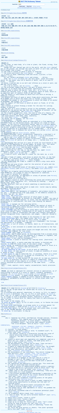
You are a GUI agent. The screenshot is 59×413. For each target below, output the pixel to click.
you (25, 395)
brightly (12, 386)
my (18, 160)
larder (10, 406)
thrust (8, 148)
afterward (20, 145)
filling (37, 171)
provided (13, 134)
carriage (37, 93)
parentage (26, 356)
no (46, 80)
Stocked (23, 288)
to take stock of (43, 261)
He (4, 160)
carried (48, 343)
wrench (16, 106)
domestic (44, 192)
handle (10, 94)
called (34, 126)
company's (49, 336)
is (33, 71)
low (32, 403)
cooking (42, 181)
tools (38, 295)
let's (45, 402)
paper (3, 185)
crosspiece (28, 100)
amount (53, 124)
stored (51, 191)
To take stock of (8, 258)
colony (35, 175)
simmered (43, 339)
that (11, 137)
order (55, 308)
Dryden (42, 137)
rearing (35, 239)
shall (8, 160)
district (25, 239)
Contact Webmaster (30, 412)
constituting (5, 272)
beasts (28, 138)
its (33, 128)
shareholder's (37, 373)
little (9, 84)
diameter (29, 372)
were (21, 158)
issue (49, 333)
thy (27, 118)
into (36, 187)
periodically (33, 247)
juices (39, 180)
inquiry (23, 261)
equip (10, 397)
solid (35, 74)
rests (48, 161)
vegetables (19, 181)
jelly (22, 180)
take (17, 251)
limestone (45, 173)
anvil (36, 103)
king (34, 110)
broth (30, 342)
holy (33, 79)
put (14, 255)
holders (25, 335)
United (21, 123)
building (4, 163)
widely (21, 331)
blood (36, 355)
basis (10, 340)
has (5, 84)
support (3, 76)
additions (45, 200)
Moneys (10, 235)
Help (26, 7)
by (7, 80)
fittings (53, 221)
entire (42, 352)
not (40, 143)
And (3, 116)
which (23, 71)
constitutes (45, 97)
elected (32, 365)
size (46, 331)
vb (34, 288)
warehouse (10, 247)
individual (34, 121)
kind (7, 154)
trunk (11, 66)
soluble (48, 180)
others (45, 87)
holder (30, 106)
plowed (29, 308)
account (47, 110)
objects (12, 237)
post (11, 76)
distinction (17, 192)
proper (34, 261)
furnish (19, 405)
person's (12, 256)
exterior (38, 164)
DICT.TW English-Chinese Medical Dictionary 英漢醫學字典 (18, 21)
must (19, 80)
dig (26, 311)
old (27, 67)
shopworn (31, 326)
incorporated (24, 205)
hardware (25, 345)
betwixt (12, 116)
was (53, 108)
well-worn (34, 328)
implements (23, 191)
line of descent (42, 353)
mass (32, 171)
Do (22, 395)
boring (48, 94)
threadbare (15, 322)
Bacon (39, 73)
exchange (4, 231)
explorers (27, 262)
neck (41, 154)
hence (19, 211)
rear (44, 217)
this (14, 409)
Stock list (5, 224)
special (49, 360)
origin (19, 356)
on (42, 110)
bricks (20, 164)
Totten (47, 244)
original (10, 113)
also (19, 91)
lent (27, 110)
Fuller (11, 81)
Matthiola (39, 167)
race (33, 113)
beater (10, 178)
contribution (18, 201)
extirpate (17, 311)
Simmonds (28, 222)
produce (45, 191)
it (41, 69)
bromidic (54, 318)
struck (30, 108)
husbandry (33, 191)
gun (32, 93)
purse (24, 234)
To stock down (7, 308)
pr (30, 288)
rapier (19, 148)
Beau (44, 147)
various (37, 278)
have (22, 365)
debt (41, 128)
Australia (48, 239)
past (10, 376)
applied (3, 237)
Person (53, 175)
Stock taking (6, 245)
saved (15, 235)
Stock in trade (7, 221)
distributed (46, 143)
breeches (5, 151)
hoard (44, 219)
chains (11, 177)
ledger (45, 198)
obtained (10, 262)
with (13, 148)
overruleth (16, 73)
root (14, 67)
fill (45, 292)
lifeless (35, 83)
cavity (49, 171)
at (8, 144)
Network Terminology (9, 52)
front (3, 165)
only (34, 130)
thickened (20, 390)
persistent (13, 390)
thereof (19, 67)
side (54, 198)
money (39, 110)
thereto (52, 200)
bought (50, 210)
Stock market (6, 229)
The (5, 64)
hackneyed (15, 321)
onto (22, 380)
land (49, 295)
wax (24, 67)
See (12, 101)
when (26, 116)
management (5, 279)
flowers (25, 386)
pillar (42, 74)
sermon (17, 275)
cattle (19, 140)
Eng (37, 111)
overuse (46, 318)
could (19, 365)
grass (47, 296)
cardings (35, 147)
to (12, 89)
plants (39, 377)
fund (10, 123)
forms (26, 93)
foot (34, 150)
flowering (32, 377)
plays (43, 278)
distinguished (35, 234)
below (33, 133)
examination (19, 245)
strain (21, 369)
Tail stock (5, 248)
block (8, 74)
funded (7, 126)
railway (14, 204)
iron (30, 98)
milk (21, 298)
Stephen (3, 264)
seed (47, 308)
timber (19, 157)
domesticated (29, 366)
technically (19, 349)
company (3, 124)
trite (35, 319)
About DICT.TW (21, 412)
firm (55, 64)
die (2, 69)
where (37, 210)
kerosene (35, 395)
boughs (7, 70)
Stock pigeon (6, 232)
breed (36, 368)
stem (8, 64)
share (38, 336)
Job (26, 70)
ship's (34, 244)
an (1, 93)
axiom (48, 322)
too (19, 318)
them (17, 116)
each (38, 124)
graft (30, 71)
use (5, 192)
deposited (35, 173)
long (25, 91)
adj (6, 318)
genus (33, 167)
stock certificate (29, 376)
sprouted (50, 407)
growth (30, 296)
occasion (30, 145)
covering (10, 150)
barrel (24, 90)
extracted (32, 181)
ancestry (12, 356)
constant (30, 271)
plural (6, 127)
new (17, 369)
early (10, 409)
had (24, 110)
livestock (16, 350)
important (6, 93)
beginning (16, 144)
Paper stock (6, 197)
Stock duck (5, 208)
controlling (30, 336)
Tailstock (17, 248)
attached (28, 89)
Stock (4, 63)
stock (4, 16)
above (21, 194)
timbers (30, 161)
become (12, 309)
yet (17, 69)
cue (10, 389)
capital (19, 121)
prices (5, 225)
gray (15, 164)
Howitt (3, 241)
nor (21, 86)
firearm (3, 91)
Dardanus (8, 120)
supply (27, 265)
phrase (43, 274)
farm (2, 140)
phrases (22, 321)
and (41, 67)
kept (23, 221)
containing (29, 180)
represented (5, 207)
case (49, 80)
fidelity (20, 256)
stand (7, 116)
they (19, 89)
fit (25, 302)
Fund (9, 265)
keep (11, 244)
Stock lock (5, 227)
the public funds (47, 126)
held (41, 94)
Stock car (5, 204)
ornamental (24, 377)
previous (20, 262)
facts (25, 259)
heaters (41, 395)
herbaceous (37, 390)
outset (11, 261)
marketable (17, 207)
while (53, 161)
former (3, 131)
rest (12, 160)
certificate (14, 373)
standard (39, 272)
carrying (27, 204)
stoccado (28, 148)
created (10, 369)
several (20, 93)
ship (43, 161)
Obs (35, 148)
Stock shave (6, 238)
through (21, 69)
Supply (6, 134)
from (14, 145)
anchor (55, 100)
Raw (6, 184)
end (37, 358)
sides (40, 244)
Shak (36, 86)
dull (26, 83)
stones (35, 77)
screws (3, 107)
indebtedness (15, 111)
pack (29, 143)
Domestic (13, 138)
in (30, 67)
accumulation (28, 134)
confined (34, 158)
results (3, 262)
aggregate (26, 175)
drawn (10, 145)
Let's (6, 86)
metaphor (23, 323)
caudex (15, 392)
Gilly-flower (24, 168)
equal (42, 207)
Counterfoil (28, 111)
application (46, 271)
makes (25, 217)
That (15, 143)
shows (7, 200)
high (11, 365)
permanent (47, 272)
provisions (49, 136)
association (5, 212)
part (2, 66)
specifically (23, 382)
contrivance (20, 94)
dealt (36, 224)
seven (43, 79)
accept (29, 255)
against (37, 275)
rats (47, 368)
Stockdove (27, 232)
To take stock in (8, 254)
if (56, 271)
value (50, 207)
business (4, 123)
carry (29, 395)
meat (2, 181)
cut (55, 370)
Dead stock (5, 191)
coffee (10, 403)
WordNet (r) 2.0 (7, 313)
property (13, 127)
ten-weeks (35, 168)
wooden (14, 100)
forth (3, 70)
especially (38, 134)
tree (28, 64)
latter (30, 130)
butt (34, 358)
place (32, 210)
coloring (12, 188)
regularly (38, 276)
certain (47, 124)
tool (15, 238)
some (36, 322)
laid (16, 219)
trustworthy (39, 255)
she (35, 340)
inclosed (20, 227)
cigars (32, 348)
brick (3, 81)
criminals (15, 158)
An (10, 171)
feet (43, 157)
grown (15, 382)
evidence (4, 111)
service (36, 271)
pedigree (43, 355)
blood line (28, 355)
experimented (16, 368)
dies (41, 106)
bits (34, 94)
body (19, 64)
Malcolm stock (26, 379)
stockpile (13, 396)
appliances (8, 222)
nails (36, 323)
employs (50, 121)
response (4, 275)
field (43, 262)
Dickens (19, 252)
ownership (37, 335)
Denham (19, 120)
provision (51, 265)
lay (32, 136)
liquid (14, 180)
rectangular (32, 91)
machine (39, 359)
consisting (21, 127)
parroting (30, 322)
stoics (15, 86)
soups (22, 340)
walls (46, 164)
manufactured (45, 184)
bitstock (4, 96)
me (26, 147)
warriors (15, 353)
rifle (44, 90)
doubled (41, 375)
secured (13, 91)
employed (19, 271)
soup (7, 182)
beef (15, 342)
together (28, 278)
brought (52, 346)
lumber (11, 370)
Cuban (27, 348)
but (14, 130)
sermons (14, 319)
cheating (4, 306)
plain (17, 187)
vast (9, 345)
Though (6, 67)
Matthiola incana (8, 168)
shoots (34, 407)
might (3, 145)
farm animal (25, 350)
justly (25, 137)
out (21, 184)
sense (15, 84)
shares (32, 124)
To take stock (7, 251)
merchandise (50, 289)
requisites (28, 292)
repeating (46, 321)
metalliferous (24, 171)
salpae (19, 177)
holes (29, 157)
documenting (24, 373)
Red (9, 164)
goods (22, 136)
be (22, 80)
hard (29, 323)
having (29, 207)
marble (28, 80)
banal (47, 323)
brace (12, 96)
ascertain (15, 259)
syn (42, 323)
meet (34, 212)
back (9, 348)
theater (3, 278)
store (19, 134)
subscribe (24, 254)
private (49, 234)
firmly (3, 304)
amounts (48, 201)
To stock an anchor (9, 302)
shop (2, 247)
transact (43, 212)
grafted (11, 383)
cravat (30, 154)
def (13, 194)
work (35, 249)
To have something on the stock (13, 249)
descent (11, 355)
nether (12, 151)
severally (32, 116)
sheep (30, 140)
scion (9, 73)
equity (12, 336)
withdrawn (4, 202)
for (10, 79)
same (38, 262)
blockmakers (28, 238)
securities (26, 126)
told (6, 117)
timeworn (42, 322)
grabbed (49, 387)
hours (38, 298)
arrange (28, 305)
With (5, 153)
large (44, 171)
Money (12, 121)
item (14, 332)
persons (43, 175)
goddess (18, 118)
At (4, 261)
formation (8, 173)
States (26, 123)
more (45, 298)
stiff (15, 154)
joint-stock (40, 127)
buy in (42, 403)
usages (37, 214)
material (11, 184)
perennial (45, 390)
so (48, 128)
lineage (44, 114)
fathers (13, 77)
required (37, 145)
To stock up (6, 311)
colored (18, 386)
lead (26, 173)
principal (10, 87)
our (8, 77)
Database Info (32, 7)
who (18, 83)
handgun (23, 358)
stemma (34, 356)
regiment (49, 235)
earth (37, 67)
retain (16, 298)
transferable (24, 124)
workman (19, 222)
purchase (39, 254)
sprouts (25, 407)
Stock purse (6, 234)
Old (22, 385)
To (20, 254)
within (43, 366)
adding (54, 187)
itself (7, 104)
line (39, 113)
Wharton (45, 214)
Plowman (37, 160)
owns (22, 336)
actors (31, 276)
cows (9, 299)
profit (49, 349)
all (36, 211)
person (13, 83)
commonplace (45, 319)
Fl (50, 147)
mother (7, 118)
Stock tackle (6, 242)
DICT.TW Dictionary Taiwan (31, 1)
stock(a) (39, 326)
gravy (13, 182)
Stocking (41, 288)
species (25, 174)
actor (20, 274)
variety (15, 174)
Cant (45, 306)
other (53, 123)
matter (19, 188)
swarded (18, 309)
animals (19, 138)
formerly (24, 108)
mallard (21, 208)
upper (43, 150)
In (10, 175)
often (23, 318)
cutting (49, 106)
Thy (3, 118)
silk (51, 154)
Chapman (25, 117)
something (21, 74)
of (24, 64)
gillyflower (37, 386)
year (14, 376)
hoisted (46, 242)
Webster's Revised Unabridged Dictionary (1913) (15, 60)
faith (19, 255)
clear (24, 244)
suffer (8, 298)
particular (29, 368)
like (12, 70)
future (28, 289)
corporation (32, 333)
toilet (42, 187)
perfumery (4, 188)
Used (11, 271)
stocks (26, 77)
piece (40, 91)
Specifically (38, 89)
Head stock (5, 195)
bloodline (19, 355)
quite (30, 73)
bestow (33, 137)
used (43, 138)
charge (30, 275)
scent (30, 69)
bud (48, 69)
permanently (14, 278)
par (46, 207)
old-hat (23, 326)
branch (16, 71)
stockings (25, 151)
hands (6, 158)
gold (12, 219)
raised (51, 138)
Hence (6, 83)
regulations (25, 214)
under (48, 278)
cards (36, 143)
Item (5, 79)
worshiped (20, 77)
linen (11, 153)
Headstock (17, 195)
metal (36, 80)
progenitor (18, 113)
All (5, 77)
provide (9, 292)
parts (54, 180)
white (43, 368)
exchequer (42, 108)
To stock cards (7, 305)
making (3, 182)
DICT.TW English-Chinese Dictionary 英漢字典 (15, 13)
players (3, 144)
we (29, 137)
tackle (21, 242)
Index (36, 412)
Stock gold (5, 219)
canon (14, 80)
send (22, 147)
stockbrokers (23, 212)
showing (39, 201)
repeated (14, 318)
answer (37, 321)
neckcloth (38, 393)
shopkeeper (41, 221)
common (50, 167)
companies (49, 127)
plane (7, 98)
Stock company (7, 205)
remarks (25, 319)
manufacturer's (6, 136)
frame (34, 97)
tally (18, 108)
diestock (12, 107)
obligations (10, 128)
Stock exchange (7, 210)
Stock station (7, 239)
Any (9, 167)
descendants (35, 114)
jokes (22, 322)
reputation (15, 363)
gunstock (21, 362)
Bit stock (5, 190)
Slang (27, 256)
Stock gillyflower (8, 218)
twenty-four (31, 298)
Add (5, 137)
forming (22, 106)
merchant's (49, 134)
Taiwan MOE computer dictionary (12, 30)
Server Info (38, 7)
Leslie (52, 262)
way (41, 158)
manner (49, 305)
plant (35, 64)
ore (29, 173)
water (38, 69)
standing (4, 274)
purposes (11, 306)
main (15, 64)
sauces (29, 340)
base (9, 342)
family (48, 113)
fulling (20, 178)
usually (21, 247)
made (21, 116)
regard (32, 259)
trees (5, 177)
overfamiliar (31, 318)
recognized (11, 214)
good (29, 147)
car (19, 204)
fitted (37, 98)
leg (22, 150)
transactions (27, 211)
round (11, 372)
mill (25, 178)
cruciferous (16, 167)
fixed (44, 64)
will (44, 69)
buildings (11, 165)
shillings (49, 79)
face (54, 227)
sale (30, 221)
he (19, 336)
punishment (50, 158)
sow (22, 308)
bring (56, 69)
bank (45, 123)
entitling (18, 335)
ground (11, 69)
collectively (36, 138)
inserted (38, 71)
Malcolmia (12, 379)
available (28, 346)
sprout (28, 409)
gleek (39, 144)
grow (20, 407)
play (31, 274)
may (8, 309)
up (55, 191)
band (23, 154)
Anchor (25, 101)
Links (39, 412)
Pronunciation (21, 7)
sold (2, 211)
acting (22, 278)
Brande (52, 214)
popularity (27, 363)
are (49, 87)
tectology (15, 175)
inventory (31, 245)
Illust (16, 101)
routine (10, 329)
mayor (38, 365)
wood (14, 74)
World (26, 385)
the (40, 64)
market (12, 211)
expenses (30, 235)
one (56, 83)
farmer (16, 217)
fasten (48, 302)
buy (10, 147)
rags (13, 197)
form (15, 124)
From (3, 120)
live (27, 192)
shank (45, 100)
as (23, 83)
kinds (40, 211)
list (14, 224)
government (17, 126)
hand (11, 252)
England (21, 130)
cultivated (38, 385)
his (23, 114)
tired (22, 328)
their (11, 117)
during (47, 375)
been (9, 353)
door (6, 228)
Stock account (24, 133)
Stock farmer (6, 217)
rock (2, 173)
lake (30, 399)
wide (19, 154)
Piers (31, 160)
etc (34, 90)
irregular (15, 171)
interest (27, 237)
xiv (29, 70)
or (13, 64)
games (31, 144)
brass (22, 79)
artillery (11, 360)
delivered (4, 110)
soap (21, 187)
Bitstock (16, 190)
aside (20, 289)
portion (20, 143)
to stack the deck (34, 306)
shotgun (10, 359)
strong (50, 64)
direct (27, 114)
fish (19, 399)
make (38, 251)
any (18, 261)
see (18, 168)
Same (14, 133)
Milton (45, 77)
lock (30, 90)
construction (28, 370)
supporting (19, 87)
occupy (8, 296)
